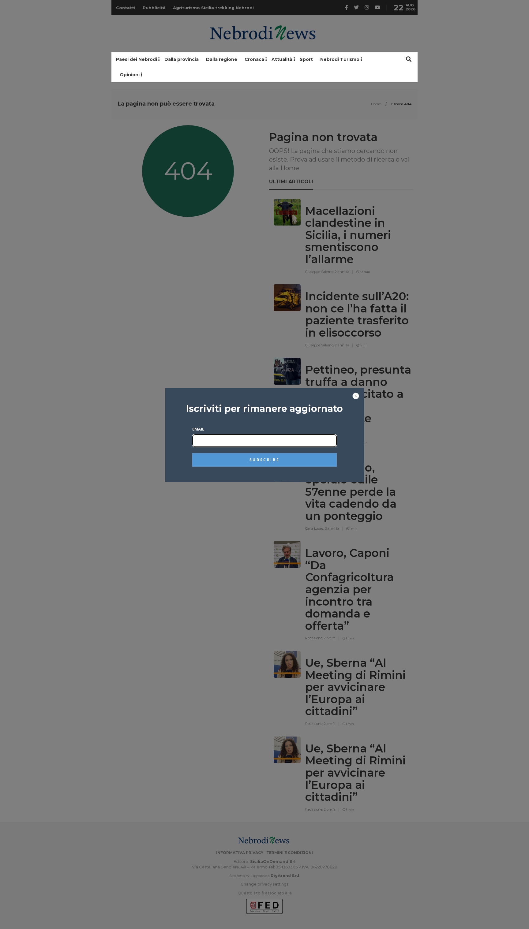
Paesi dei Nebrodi (136, 59)
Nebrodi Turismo (339, 59)
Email (198, 429)
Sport (306, 59)
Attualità (282, 59)
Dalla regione (221, 59)
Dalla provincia (181, 59)
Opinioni (130, 74)
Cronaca (254, 59)
